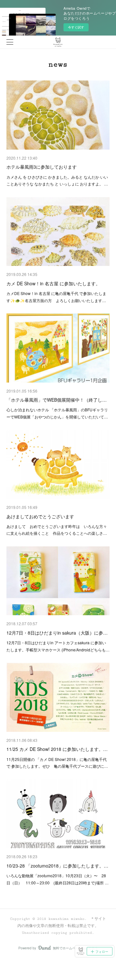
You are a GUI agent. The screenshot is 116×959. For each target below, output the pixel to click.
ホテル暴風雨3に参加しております (41, 166)
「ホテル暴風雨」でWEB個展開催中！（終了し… (56, 399)
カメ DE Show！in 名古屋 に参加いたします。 (53, 283)
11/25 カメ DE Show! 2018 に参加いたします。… (57, 749)
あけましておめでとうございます (40, 516)
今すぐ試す (76, 27)
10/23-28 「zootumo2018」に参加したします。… (57, 865)
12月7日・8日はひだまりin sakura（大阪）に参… (57, 632)
